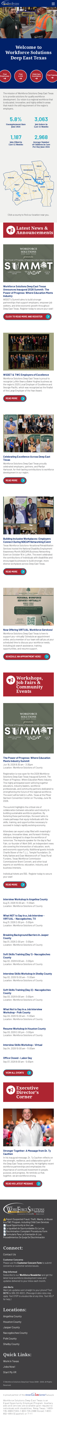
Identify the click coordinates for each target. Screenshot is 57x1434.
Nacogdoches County (15, 1332)
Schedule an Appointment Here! (23, 656)
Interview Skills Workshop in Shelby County (27, 973)
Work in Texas (11, 1361)
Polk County (10, 1338)
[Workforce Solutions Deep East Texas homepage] (28, 3)
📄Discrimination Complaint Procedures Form (25, 1231)
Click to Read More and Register (24, 316)
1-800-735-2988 (28, 1411)
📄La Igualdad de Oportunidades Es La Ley (23, 1228)
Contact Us (9, 1254)
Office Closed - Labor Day (17, 1057)
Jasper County (11, 1327)
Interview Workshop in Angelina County (25, 899)
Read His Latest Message (19, 1183)
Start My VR (9, 1372)
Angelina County (12, 1316)
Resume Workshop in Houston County (24, 1028)
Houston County (12, 1321)
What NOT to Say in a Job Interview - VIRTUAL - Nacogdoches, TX (23, 917)
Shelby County (11, 1343)
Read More (11, 398)
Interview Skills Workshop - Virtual (22, 1044)
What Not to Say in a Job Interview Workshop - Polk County (22, 1011)
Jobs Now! (9, 1366)
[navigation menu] (53, 4)
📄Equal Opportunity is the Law (18, 1225)
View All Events (15, 1072)
